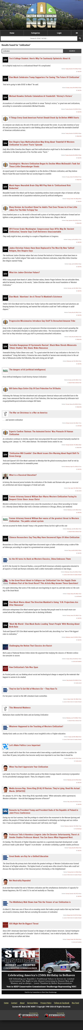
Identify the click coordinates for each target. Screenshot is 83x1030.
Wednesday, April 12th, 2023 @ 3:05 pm (74, 361)
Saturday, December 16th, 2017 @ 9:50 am (73, 893)
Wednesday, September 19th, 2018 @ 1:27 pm (73, 826)
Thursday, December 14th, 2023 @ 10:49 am (73, 109)
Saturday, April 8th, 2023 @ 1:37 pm (74, 380)
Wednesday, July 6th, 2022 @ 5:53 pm (74, 509)
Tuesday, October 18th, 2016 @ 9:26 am (74, 939)
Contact (14, 1003)
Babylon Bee (79, 136)
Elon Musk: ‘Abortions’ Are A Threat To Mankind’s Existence (35, 296)
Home (12, 33)
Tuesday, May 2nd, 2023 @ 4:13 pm (74, 336)
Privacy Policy (46, 1003)
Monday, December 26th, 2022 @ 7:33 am (73, 423)
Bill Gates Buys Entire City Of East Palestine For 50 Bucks (35, 388)
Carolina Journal (78, 683)
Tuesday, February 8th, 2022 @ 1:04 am (74, 593)
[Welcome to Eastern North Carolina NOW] (41, 15)
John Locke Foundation (77, 661)
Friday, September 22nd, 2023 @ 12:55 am (73, 220)
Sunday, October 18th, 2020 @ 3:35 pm (74, 699)
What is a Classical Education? (23, 475)
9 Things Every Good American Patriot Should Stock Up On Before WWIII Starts (44, 117)
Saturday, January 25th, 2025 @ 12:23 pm (73, 87)
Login (59, 33)
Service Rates (32, 1003)
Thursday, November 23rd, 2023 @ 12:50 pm (73, 155)
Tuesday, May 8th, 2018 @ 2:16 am (75, 847)
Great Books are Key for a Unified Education (28, 856)
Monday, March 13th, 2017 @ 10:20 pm (74, 915)
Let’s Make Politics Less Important (24, 745)
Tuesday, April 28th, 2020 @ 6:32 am (74, 736)
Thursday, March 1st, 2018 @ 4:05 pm (74, 872)
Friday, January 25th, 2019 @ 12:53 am (74, 801)
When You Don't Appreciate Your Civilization (28, 766)
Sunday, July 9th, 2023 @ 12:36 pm (75, 264)
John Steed (79, 425)
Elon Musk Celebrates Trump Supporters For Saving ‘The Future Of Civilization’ (44, 77)
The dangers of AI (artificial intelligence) (27, 369)
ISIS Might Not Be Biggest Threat (23, 923)
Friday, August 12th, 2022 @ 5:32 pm (74, 488)
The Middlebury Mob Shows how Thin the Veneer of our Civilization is (40, 902)
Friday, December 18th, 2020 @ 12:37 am (73, 680)
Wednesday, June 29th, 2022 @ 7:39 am (74, 528)
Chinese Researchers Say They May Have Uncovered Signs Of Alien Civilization (44, 537)
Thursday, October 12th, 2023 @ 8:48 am (73, 198)
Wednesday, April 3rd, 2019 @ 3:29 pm (74, 779)
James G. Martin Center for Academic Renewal (72, 574)
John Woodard (78, 596)
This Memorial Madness (20, 707)
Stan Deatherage (78, 828)
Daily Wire (79, 71)
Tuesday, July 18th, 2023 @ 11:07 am (74, 239)
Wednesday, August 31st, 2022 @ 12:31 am (73, 466)
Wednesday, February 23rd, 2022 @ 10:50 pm (73, 572)
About (22, 1003)
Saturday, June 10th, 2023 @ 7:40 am (74, 288)
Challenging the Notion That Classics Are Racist (30, 645)
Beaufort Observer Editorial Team (75, 382)
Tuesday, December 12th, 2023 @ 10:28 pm (73, 133)
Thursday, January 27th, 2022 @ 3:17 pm (73, 615)
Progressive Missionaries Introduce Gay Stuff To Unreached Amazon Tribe (42, 321)
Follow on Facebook (61, 1003)
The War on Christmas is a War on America (28, 412)
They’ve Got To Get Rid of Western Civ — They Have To (33, 688)
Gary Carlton (79, 490)
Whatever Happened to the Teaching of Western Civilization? (36, 726)
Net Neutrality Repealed (19, 880)
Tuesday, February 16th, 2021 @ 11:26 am (73, 658)
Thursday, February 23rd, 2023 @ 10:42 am (73, 404)
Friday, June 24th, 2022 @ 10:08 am (74, 550)
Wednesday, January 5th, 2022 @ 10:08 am (73, 637)
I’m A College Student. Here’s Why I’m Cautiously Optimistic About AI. (40, 58)
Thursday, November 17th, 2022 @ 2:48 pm (73, 444)
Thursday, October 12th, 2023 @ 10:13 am (73, 176)
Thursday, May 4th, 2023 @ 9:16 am (74, 312)
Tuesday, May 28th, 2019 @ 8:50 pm (74, 758)
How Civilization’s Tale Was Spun (23, 667)
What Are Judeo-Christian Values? (24, 272)
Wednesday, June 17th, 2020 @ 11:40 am (73, 718)
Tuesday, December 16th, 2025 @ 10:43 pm (73, 68)
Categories (35, 33)
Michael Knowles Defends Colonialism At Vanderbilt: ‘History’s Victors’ (40, 96)
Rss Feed (75, 1003)
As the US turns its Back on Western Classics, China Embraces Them (40, 559)
